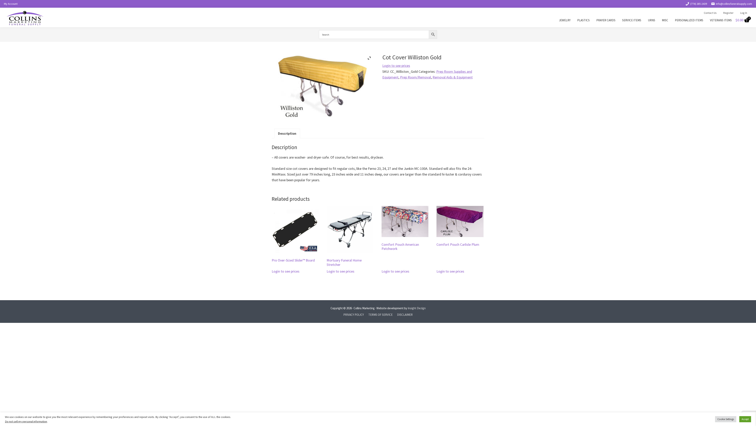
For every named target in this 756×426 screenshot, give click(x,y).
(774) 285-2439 (698, 4)
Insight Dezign (417, 308)
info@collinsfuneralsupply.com (734, 4)
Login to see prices (396, 65)
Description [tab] (287, 133)
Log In (743, 13)
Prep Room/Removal (415, 77)
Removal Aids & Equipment (453, 77)
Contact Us (710, 13)
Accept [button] (745, 419)
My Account (11, 4)
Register (728, 13)
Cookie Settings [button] (725, 419)
